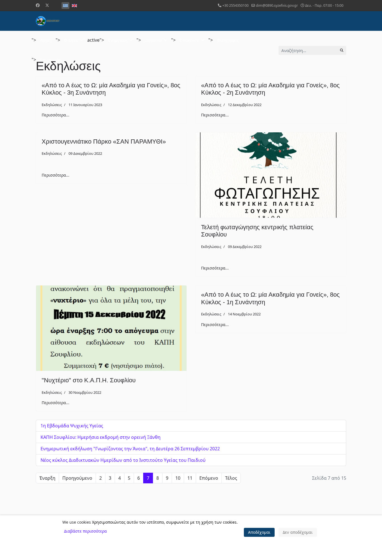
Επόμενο (208, 478)
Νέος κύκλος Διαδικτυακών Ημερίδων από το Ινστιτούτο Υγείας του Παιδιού (123, 460)
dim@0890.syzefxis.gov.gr (277, 5)
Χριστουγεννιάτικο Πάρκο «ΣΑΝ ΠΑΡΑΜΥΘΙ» (104, 141)
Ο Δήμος (71, 40)
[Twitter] (47, 5)
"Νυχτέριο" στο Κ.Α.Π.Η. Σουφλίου (89, 380)
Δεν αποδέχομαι (298, 532)
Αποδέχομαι (259, 532)
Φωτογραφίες (228, 40)
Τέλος (231, 478)
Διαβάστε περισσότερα (85, 531)
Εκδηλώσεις (52, 104)
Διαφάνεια (153, 40)
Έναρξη (47, 478)
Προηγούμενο (77, 478)
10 (177, 478)
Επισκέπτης (189, 40)
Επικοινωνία (50, 60)
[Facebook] (38, 5)
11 (189, 478)
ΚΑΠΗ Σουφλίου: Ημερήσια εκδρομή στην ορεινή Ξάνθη (101, 437)
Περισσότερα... (55, 115)
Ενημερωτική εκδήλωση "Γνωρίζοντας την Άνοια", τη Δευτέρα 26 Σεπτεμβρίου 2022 (130, 449)
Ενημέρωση (117, 40)
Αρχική (45, 40)
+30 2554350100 (235, 5)
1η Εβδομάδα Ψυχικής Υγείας (72, 426)
